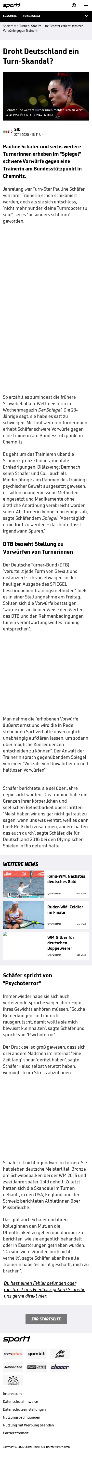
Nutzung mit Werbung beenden (28, 1425)
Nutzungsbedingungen (21, 1417)
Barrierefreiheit (15, 1433)
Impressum (12, 1393)
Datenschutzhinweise (20, 1401)
